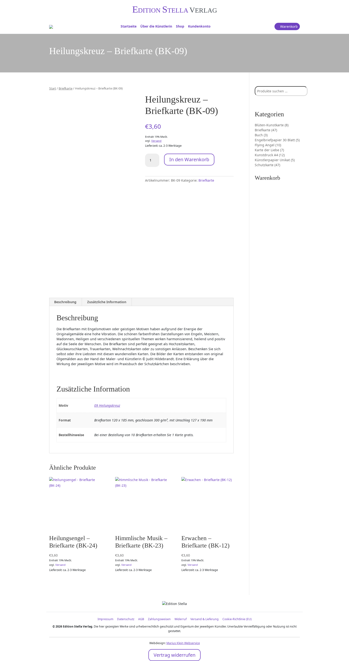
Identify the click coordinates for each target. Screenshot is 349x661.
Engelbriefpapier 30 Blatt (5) (277, 140)
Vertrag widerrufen (174, 655)
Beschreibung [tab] (65, 302)
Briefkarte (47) (266, 130)
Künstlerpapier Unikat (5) (275, 160)
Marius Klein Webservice (183, 643)
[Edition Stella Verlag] (51, 26)
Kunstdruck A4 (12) (270, 155)
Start (52, 88)
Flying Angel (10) (268, 145)
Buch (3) (261, 135)
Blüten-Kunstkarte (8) (271, 125)
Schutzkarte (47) (267, 165)
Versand (156, 140)
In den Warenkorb (189, 159)
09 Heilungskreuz (107, 405)
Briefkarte (65, 88)
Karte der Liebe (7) (269, 150)
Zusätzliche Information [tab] (106, 302)
